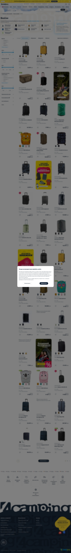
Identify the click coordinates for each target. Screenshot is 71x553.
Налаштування (27, 283)
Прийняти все (44, 283)
